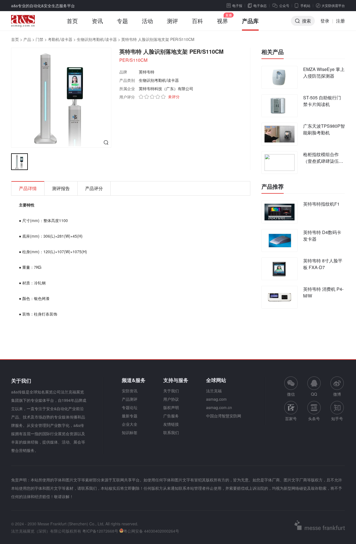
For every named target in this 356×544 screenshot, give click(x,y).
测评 (172, 21)
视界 (222, 21)
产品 (27, 39)
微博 (337, 394)
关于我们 (171, 390)
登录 (324, 21)
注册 (340, 21)
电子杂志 (260, 5)
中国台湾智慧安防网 (223, 416)
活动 (147, 21)
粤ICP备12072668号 (100, 531)
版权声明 (171, 407)
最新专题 (129, 416)
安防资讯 (129, 390)
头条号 (314, 418)
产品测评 (129, 399)
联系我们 (171, 432)
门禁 (39, 39)
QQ (314, 394)
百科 (197, 21)
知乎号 (337, 418)
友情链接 (171, 424)
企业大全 (129, 424)
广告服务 (171, 416)
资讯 (97, 21)
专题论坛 (129, 407)
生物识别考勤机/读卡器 (97, 39)
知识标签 (129, 432)
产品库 (250, 21)
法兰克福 (214, 390)
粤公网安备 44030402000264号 (151, 531)
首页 (72, 21)
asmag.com (216, 399)
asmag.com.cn (219, 407)
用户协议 (171, 399)
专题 (122, 21)
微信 (291, 386)
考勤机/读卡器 (60, 39)
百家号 (291, 418)
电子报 (237, 5)
